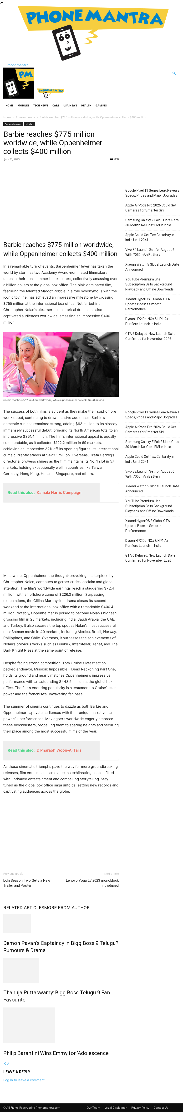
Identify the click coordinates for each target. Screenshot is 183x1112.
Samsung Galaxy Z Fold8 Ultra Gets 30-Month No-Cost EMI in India (152, 222)
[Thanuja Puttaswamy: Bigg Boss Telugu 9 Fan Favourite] (61, 970)
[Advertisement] (61, 199)
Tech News (40, 105)
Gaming (101, 105)
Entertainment (25, 117)
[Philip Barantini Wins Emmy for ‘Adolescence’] (61, 1025)
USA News (70, 105)
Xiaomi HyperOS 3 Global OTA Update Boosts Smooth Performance (147, 304)
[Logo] (19, 97)
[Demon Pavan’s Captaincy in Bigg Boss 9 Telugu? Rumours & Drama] (61, 923)
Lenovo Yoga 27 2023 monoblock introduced (92, 883)
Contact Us (161, 1108)
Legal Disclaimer (116, 1108)
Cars (55, 105)
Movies (29, 124)
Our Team (93, 1108)
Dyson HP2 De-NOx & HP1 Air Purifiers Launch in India (146, 321)
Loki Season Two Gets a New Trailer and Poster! (26, 883)
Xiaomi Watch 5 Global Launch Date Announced (152, 267)
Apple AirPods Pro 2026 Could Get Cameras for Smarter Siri (150, 207)
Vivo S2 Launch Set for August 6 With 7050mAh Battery (149, 252)
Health (86, 105)
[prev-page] (5, 1063)
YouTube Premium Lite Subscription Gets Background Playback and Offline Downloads (149, 284)
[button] (174, 73)
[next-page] (8, 1063)
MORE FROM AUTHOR (67, 907)
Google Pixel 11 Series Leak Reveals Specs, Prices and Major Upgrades (152, 193)
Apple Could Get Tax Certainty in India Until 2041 (149, 237)
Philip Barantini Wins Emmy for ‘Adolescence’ (56, 1053)
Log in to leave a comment (24, 1080)
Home (9, 105)
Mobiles (23, 105)
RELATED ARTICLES (23, 907)
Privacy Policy (140, 1108)
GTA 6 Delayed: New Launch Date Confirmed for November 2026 (150, 336)
